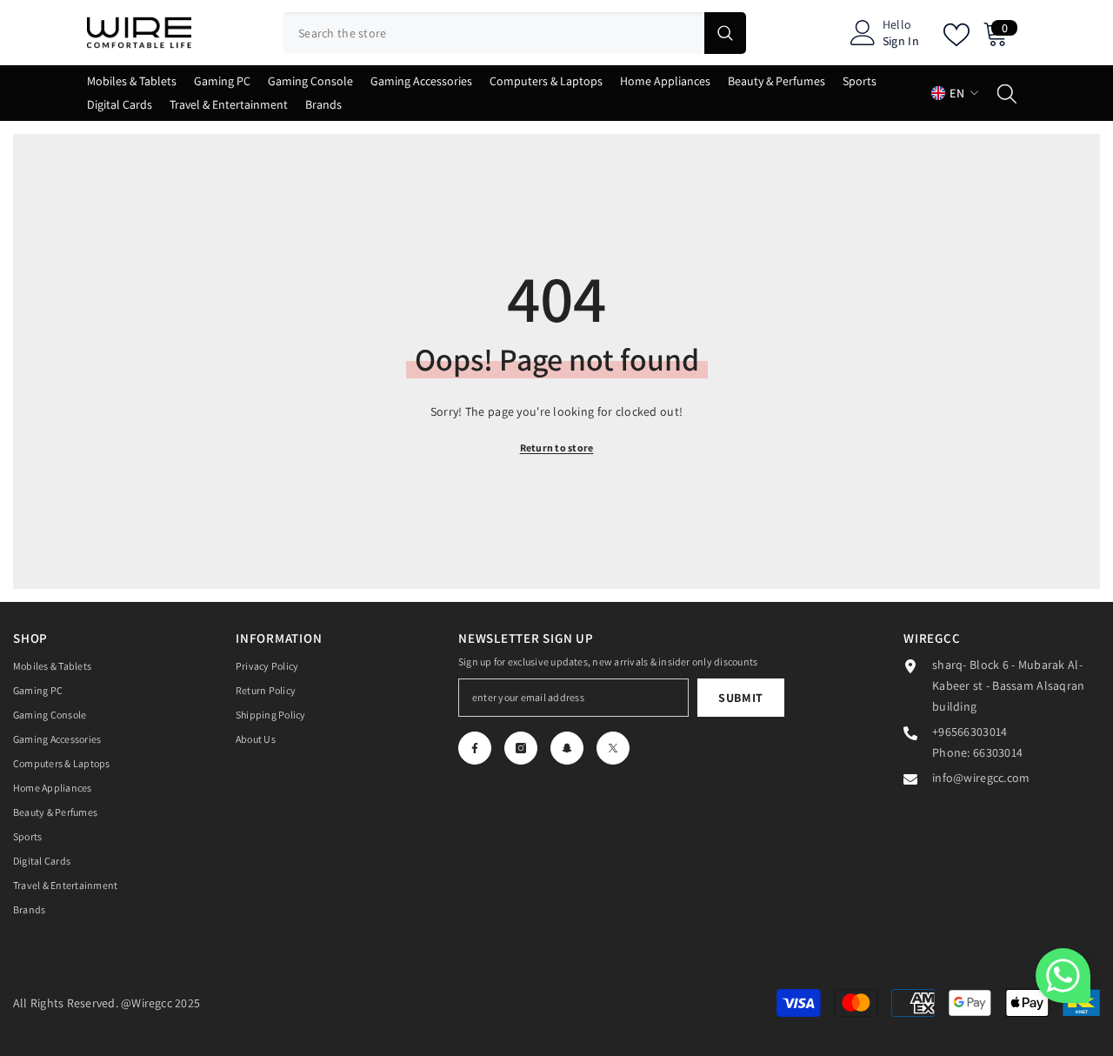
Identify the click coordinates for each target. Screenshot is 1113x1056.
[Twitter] (613, 748)
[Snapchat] (566, 748)
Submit (740, 697)
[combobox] (493, 33)
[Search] (514, 33)
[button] (1063, 975)
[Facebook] (474, 748)
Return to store (557, 447)
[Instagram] (520, 748)
